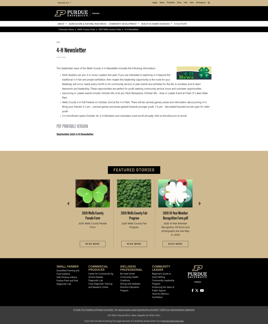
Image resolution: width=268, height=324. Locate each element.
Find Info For (63, 3)
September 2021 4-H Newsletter (75, 134)
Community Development (123, 23)
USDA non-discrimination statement (177, 310)
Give (192, 3)
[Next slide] (199, 203)
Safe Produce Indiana (67, 277)
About (61, 23)
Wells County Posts (86, 29)
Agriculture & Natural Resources (88, 23)
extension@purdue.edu (172, 321)
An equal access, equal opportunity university (136, 310)
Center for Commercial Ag (100, 274)
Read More (92, 244)
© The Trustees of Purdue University (93, 310)
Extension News (66, 29)
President (171, 3)
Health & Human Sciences (155, 23)
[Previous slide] (68, 203)
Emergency (201, 3)
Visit (185, 3)
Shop (179, 3)
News (162, 3)
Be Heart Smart (127, 274)
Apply (154, 3)
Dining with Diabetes (130, 284)
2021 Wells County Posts (110, 29)
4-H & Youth (180, 23)
